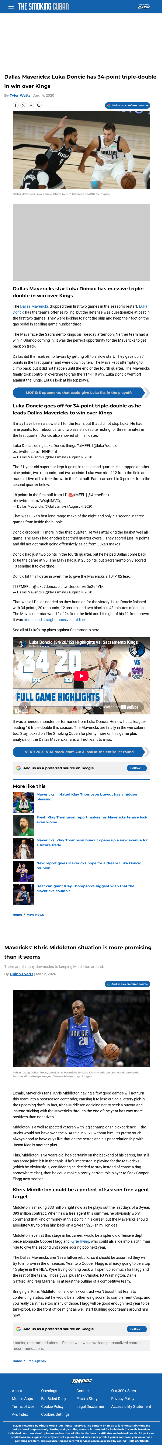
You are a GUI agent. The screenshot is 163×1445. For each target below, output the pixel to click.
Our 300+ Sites (123, 1391)
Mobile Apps (22, 1398)
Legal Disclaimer (90, 1406)
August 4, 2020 (80, 457)
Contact (83, 1391)
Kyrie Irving (79, 1241)
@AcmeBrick (98, 495)
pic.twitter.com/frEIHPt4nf (35, 451)
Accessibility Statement (131, 1406)
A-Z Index (20, 1414)
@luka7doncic (105, 445)
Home (17, 915)
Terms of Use (23, 1406)
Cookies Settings (55, 1414)
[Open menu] (11, 6)
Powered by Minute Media (39, 1425)
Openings (49, 1391)
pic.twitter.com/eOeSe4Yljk (81, 586)
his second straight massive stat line (54, 619)
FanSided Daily (53, 1398)
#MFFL (85, 445)
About (17, 1391)
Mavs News (35, 915)
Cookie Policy (52, 1406)
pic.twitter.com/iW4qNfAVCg (37, 501)
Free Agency (36, 1361)
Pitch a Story (87, 1398)
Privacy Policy (122, 1398)
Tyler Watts (20, 95)
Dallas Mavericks (34, 306)
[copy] (39, 105)
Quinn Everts (21, 974)
